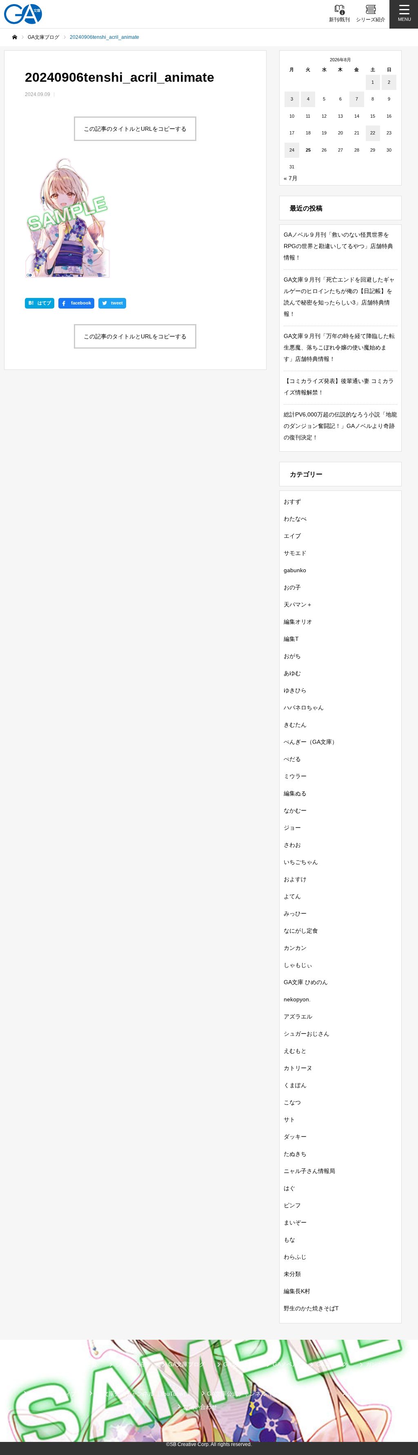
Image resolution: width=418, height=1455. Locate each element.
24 (291, 150)
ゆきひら (295, 690)
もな (289, 1239)
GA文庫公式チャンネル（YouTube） (142, 1393)
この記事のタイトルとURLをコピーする (135, 128)
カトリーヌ (298, 1068)
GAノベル (285, 1364)
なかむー (295, 810)
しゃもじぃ (298, 965)
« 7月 (291, 178)
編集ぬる (295, 793)
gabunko (295, 570)
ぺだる (292, 759)
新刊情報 (33, 1364)
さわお (292, 845)
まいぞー (295, 1222)
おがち (292, 656)
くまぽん (295, 1085)
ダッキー (295, 1136)
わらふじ (295, 1257)
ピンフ (292, 1205)
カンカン (295, 948)
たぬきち (295, 1154)
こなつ (292, 1102)
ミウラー (295, 776)
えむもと (295, 1051)
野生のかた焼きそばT (311, 1308)
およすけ (295, 879)
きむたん (295, 724)
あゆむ (292, 673)
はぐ (289, 1188)
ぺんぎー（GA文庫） (311, 742)
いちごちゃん (301, 862)
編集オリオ (298, 621)
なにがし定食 (301, 930)
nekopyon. (297, 999)
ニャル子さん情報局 (309, 1171)
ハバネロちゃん (304, 707)
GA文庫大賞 (238, 1364)
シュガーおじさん (306, 1033)
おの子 (292, 587)
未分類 (292, 1274)
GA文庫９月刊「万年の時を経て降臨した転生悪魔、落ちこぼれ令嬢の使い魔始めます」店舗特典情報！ (339, 347)
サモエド (295, 553)
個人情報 (359, 1393)
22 (372, 132)
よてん (292, 896)
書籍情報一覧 (80, 1364)
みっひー (295, 913)
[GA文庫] (23, 14)
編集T (291, 639)
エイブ (292, 536)
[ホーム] (14, 37)
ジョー (292, 827)
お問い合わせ (200, 1407)
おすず (292, 501)
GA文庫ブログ (186, 1364)
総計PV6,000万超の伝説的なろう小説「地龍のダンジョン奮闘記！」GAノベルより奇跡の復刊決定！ (340, 426)
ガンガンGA (381, 1364)
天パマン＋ (298, 604)
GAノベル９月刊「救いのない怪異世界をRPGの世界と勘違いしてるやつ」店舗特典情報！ (338, 246)
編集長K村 (297, 1291)
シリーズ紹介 (133, 1364)
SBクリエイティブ (52, 1393)
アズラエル (298, 1016)
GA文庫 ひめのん (306, 982)
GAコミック (331, 1364)
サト (289, 1119)
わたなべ (295, 518)
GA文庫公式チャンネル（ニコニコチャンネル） (268, 1393)
